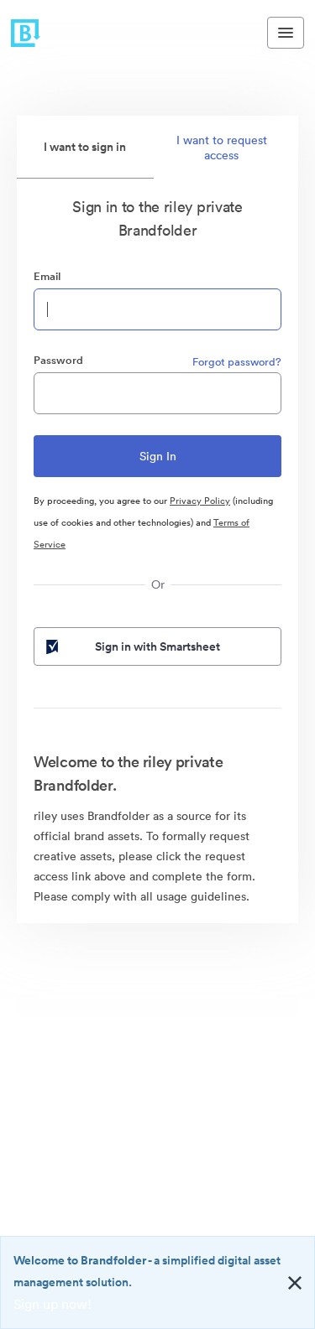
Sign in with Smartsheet (157, 646)
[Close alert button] (295, 1283)
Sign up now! (52, 1303)
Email (47, 276)
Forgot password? (236, 362)
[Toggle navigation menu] (285, 33)
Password (58, 360)
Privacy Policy (200, 500)
